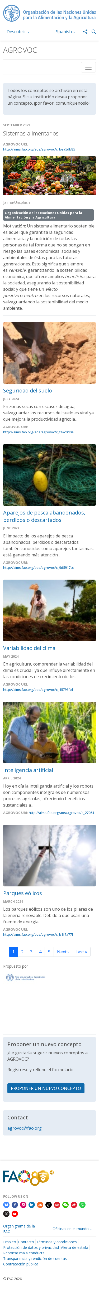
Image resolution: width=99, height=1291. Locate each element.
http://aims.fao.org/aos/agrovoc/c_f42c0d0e (38, 432)
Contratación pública (20, 1263)
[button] (91, 32)
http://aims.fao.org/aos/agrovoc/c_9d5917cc (38, 567)
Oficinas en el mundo (71, 1228)
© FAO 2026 (12, 1278)
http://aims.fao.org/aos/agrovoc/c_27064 (61, 812)
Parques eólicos (22, 893)
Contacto (26, 1241)
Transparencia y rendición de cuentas (35, 1258)
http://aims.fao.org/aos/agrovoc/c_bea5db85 (39, 149)
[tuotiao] (57, 1204)
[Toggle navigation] (88, 67)
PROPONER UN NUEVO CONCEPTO (46, 1088)
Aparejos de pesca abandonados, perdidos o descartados (44, 516)
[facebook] (15, 1204)
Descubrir (16, 32)
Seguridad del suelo (27, 390)
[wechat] (65, 1204)
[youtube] (15, 1213)
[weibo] (74, 1204)
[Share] (83, 32)
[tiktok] (48, 1204)
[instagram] (23, 1204)
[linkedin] (32, 1204)
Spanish (64, 32)
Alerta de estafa (74, 1247)
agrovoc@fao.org (24, 1128)
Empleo (9, 1241)
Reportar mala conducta (24, 1252)
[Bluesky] (6, 1204)
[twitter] (6, 1213)
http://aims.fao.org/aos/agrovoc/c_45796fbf (38, 689)
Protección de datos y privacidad (31, 1247)
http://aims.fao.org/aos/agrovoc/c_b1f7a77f (38, 934)
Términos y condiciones (56, 1241)
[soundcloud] (40, 1204)
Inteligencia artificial (28, 770)
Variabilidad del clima (29, 648)
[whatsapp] (82, 1204)
